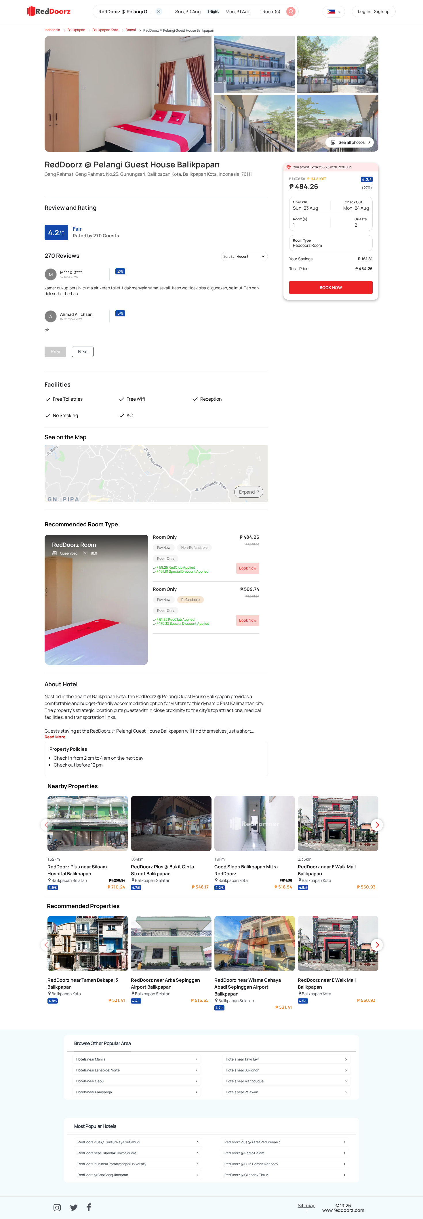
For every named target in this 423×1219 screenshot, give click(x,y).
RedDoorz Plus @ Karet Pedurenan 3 (252, 1142)
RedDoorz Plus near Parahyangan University (112, 1163)
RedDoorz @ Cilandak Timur (246, 1174)
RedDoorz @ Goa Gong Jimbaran (103, 1174)
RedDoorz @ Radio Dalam (244, 1153)
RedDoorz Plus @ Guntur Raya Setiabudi (109, 1142)
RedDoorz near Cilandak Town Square (107, 1153)
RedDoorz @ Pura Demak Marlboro (251, 1163)
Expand (247, 492)
